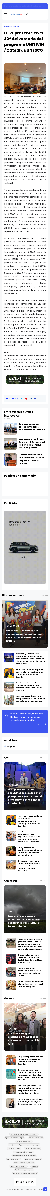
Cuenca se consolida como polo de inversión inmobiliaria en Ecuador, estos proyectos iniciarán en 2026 (30, 1075)
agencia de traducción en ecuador (24, 1155)
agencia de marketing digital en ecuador (24, 1134)
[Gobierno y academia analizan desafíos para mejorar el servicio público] (10, 459)
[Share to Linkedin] (31, 399)
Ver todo (7, 419)
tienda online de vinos (32, 1148)
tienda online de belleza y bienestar (25, 1173)
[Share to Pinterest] (26, 399)
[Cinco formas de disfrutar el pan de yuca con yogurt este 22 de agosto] (11, 985)
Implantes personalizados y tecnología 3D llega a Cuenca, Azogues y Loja (30, 1101)
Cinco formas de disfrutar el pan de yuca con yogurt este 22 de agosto (30, 984)
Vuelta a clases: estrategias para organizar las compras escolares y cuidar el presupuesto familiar (29, 837)
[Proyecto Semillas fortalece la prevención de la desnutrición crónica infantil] (11, 972)
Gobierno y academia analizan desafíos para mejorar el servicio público (31, 459)
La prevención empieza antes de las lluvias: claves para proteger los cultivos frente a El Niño (24, 921)
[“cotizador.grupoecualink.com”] (9, 746)
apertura (13, 1029)
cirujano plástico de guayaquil (24, 1163)
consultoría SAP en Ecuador (24, 1152)
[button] (40, 398)
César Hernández (14, 626)
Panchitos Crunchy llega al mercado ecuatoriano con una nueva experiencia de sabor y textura (24, 635)
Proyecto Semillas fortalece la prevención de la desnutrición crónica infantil (31, 972)
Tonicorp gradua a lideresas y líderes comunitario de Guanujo (32, 427)
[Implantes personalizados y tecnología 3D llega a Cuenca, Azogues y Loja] (11, 1103)
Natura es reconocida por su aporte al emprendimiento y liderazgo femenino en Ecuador (29, 673)
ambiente (35, 1166)
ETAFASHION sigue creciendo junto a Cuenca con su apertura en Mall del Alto (24, 1038)
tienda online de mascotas (24, 1170)
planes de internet (14, 1148)
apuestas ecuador (14, 1159)
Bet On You (13, 785)
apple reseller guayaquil (33, 1159)
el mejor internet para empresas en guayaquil (24, 1145)
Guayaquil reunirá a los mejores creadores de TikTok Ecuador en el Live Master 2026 (30, 959)
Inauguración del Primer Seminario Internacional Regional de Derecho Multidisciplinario (32, 443)
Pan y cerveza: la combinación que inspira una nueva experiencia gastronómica (30, 851)
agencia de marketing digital (14, 1138)
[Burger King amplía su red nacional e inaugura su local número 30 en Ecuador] (11, 1060)
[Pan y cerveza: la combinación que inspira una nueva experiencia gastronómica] (11, 851)
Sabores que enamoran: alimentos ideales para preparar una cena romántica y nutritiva (29, 1089)
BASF (11, 911)
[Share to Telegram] (35, 399)
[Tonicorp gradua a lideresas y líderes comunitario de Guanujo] (10, 429)
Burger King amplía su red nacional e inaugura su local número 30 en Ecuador (30, 1060)
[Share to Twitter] (22, 399)
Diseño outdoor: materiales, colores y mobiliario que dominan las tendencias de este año (29, 686)
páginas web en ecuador (18, 1166)
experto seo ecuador (36, 1138)
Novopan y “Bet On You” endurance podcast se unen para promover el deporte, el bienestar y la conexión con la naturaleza (30, 659)
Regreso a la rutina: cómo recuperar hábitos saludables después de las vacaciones (30, 698)
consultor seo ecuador (24, 1141)
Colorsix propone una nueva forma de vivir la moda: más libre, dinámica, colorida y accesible (29, 866)
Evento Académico (12, 26)
